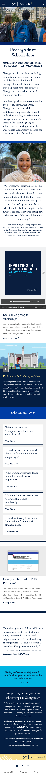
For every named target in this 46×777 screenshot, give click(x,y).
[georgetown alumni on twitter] (23, 766)
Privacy (36, 772)
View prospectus (10, 338)
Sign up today (9, 602)
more (23, 682)
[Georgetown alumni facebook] (17, 766)
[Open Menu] (3, 3)
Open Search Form (42, 3)
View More (10, 441)
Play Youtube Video (5, 369)
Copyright (23, 772)
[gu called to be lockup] (23, 3)
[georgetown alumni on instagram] (28, 766)
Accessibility (9, 772)
